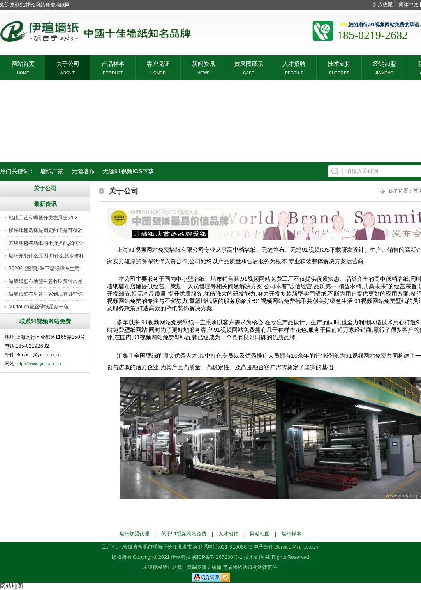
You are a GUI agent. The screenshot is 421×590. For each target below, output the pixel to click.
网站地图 (260, 534)
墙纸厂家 (51, 171)
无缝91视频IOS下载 (128, 171)
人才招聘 (293, 63)
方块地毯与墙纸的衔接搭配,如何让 (46, 243)
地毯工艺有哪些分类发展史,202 (43, 217)
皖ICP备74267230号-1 (217, 557)
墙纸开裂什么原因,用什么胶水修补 (46, 256)
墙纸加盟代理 (134, 534)
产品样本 (113, 63)
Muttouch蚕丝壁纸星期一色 (39, 307)
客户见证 (158, 63)
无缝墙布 (83, 171)
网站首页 (23, 63)
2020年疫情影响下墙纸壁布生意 (44, 268)
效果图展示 (248, 63)
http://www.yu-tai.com (39, 364)
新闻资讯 (203, 63)
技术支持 (339, 63)
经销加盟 (384, 63)
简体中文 (409, 4)
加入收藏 (383, 4)
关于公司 (67, 63)
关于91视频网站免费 (183, 534)
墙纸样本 (291, 534)
